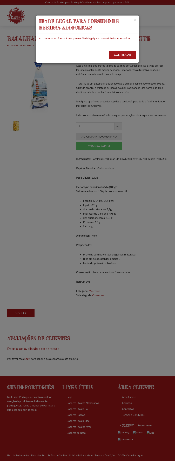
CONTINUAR (122, 54)
